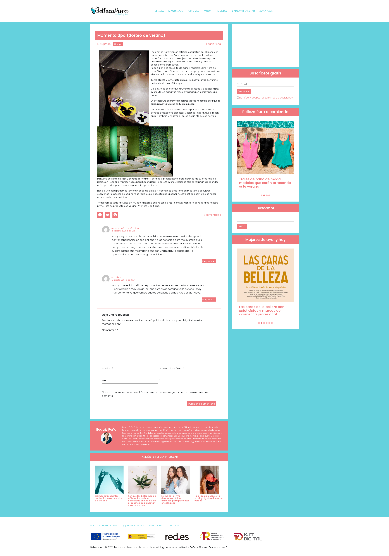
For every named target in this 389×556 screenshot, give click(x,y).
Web (104, 380)
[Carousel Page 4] (269, 195)
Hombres (221, 11)
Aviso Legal (155, 525)
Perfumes (193, 11)
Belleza (159, 11)
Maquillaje (175, 11)
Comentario (110, 330)
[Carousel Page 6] (272, 323)
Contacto (173, 525)
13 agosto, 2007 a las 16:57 (123, 280)
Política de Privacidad (104, 525)
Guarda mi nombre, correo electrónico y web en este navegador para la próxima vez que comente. (155, 394)
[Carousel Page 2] (264, 195)
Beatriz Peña (213, 44)
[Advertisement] (265, 45)
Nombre (107, 368)
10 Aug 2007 (104, 44)
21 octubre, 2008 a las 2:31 (123, 231)
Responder (208, 261)
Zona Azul (265, 11)
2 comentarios (212, 215)
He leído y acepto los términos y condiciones (266, 97)
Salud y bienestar (243, 11)
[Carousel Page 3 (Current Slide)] (267, 195)
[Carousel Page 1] (261, 195)
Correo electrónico (172, 368)
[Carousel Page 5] (269, 323)
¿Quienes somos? (133, 525)
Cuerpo (118, 44)
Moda (207, 11)
